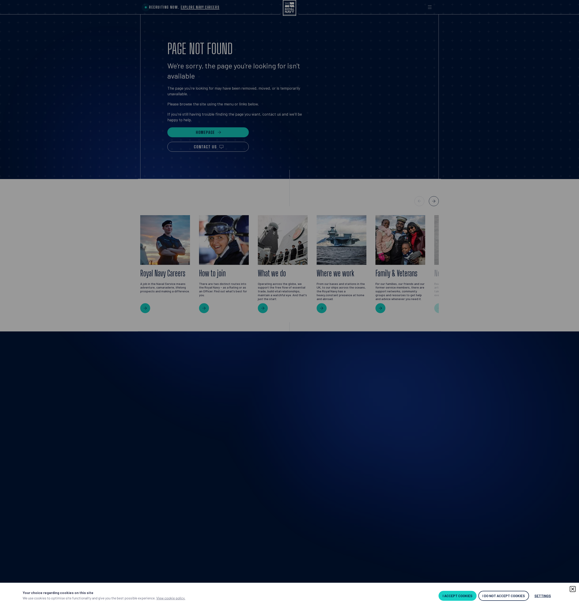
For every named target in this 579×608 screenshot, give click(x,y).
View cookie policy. (170, 598)
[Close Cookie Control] (572, 589)
